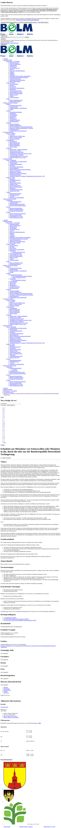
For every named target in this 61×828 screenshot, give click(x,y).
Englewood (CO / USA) (49, 826)
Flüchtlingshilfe (13, 118)
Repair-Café (12, 117)
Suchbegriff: (3, 403)
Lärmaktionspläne (14, 203)
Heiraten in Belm (14, 94)
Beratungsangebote (14, 121)
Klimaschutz (9, 200)
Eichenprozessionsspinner (16, 215)
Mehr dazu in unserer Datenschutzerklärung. (27, 19)
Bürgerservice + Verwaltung (13, 61)
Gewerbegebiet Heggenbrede (16, 166)
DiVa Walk (12, 134)
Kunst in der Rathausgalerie (16, 93)
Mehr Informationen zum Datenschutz (9, 43)
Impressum (6, 692)
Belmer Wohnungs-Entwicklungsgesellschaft (20, 169)
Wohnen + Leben (11, 177)
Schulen (11, 109)
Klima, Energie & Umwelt (10, 199)
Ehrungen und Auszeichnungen (17, 88)
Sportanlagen (13, 181)
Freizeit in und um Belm (15, 150)
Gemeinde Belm (4, 707)
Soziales (8, 110)
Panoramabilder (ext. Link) (16, 92)
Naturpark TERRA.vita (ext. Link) (18, 157)
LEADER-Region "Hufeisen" (17, 154)
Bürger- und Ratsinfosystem (16, 100)
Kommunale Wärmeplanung (16, 211)
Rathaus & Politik (8, 60)
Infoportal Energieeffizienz (16, 208)
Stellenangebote (13, 65)
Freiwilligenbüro (13, 114)
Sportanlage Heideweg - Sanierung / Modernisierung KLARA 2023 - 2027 (27, 176)
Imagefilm (12, 85)
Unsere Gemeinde (11, 82)
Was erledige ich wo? (15, 68)
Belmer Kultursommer (15, 142)
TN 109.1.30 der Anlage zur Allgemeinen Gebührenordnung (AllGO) (20, 620)
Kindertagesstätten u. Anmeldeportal (18, 108)
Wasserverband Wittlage (15, 183)
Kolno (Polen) (7, 826)
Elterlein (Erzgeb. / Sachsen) (26, 826)
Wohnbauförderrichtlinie (15, 175)
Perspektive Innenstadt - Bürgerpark (18, 173)
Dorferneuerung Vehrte (15, 185)
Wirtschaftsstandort (14, 168)
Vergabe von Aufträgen (15, 171)
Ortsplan (12, 96)
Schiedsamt (12, 74)
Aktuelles (6, 58)
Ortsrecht (12, 69)
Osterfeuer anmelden (14, 124)
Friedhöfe (12, 72)
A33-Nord (12, 196)
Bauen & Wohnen (8, 158)
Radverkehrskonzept (14, 195)
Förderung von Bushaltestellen (17, 197)
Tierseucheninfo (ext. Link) (16, 216)
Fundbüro (12, 73)
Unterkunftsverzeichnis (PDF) (17, 152)
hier (40, 723)
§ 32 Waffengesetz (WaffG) (10, 617)
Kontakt (5, 691)
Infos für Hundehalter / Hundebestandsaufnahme (21, 126)
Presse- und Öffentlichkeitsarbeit (17, 70)
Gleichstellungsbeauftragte (16, 112)
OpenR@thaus (13, 66)
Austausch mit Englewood (18, 252)
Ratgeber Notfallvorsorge (15, 125)
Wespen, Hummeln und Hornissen (18, 213)
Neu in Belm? (13, 86)
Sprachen (3, 38)
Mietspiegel (12, 179)
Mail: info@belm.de (10, 716)
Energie (8, 207)
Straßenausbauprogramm (15, 193)
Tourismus (9, 148)
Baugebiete (12, 165)
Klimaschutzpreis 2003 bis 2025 (17, 204)
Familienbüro (13, 113)
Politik (8, 98)
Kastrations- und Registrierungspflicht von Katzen (21, 128)
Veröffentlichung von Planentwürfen (18, 161)
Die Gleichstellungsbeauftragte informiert (22, 276)
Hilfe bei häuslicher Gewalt (18, 277)
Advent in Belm (13, 146)
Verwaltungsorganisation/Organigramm (19, 77)
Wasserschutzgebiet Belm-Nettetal (18, 205)
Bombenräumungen (14, 129)
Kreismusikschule (14, 106)
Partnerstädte (13, 89)
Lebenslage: (3, 405)
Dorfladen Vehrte (14, 184)
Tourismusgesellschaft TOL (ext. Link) (19, 156)
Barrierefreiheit (7, 690)
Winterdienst (12, 188)
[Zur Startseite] (17, 34)
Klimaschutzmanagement (15, 201)
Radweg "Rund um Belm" (16, 137)
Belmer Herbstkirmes (14, 144)
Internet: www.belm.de (11, 717)
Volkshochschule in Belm (15, 105)
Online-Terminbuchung (15, 64)
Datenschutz (6, 688)
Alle (5, 442)
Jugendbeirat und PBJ (15, 120)
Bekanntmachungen (14, 62)
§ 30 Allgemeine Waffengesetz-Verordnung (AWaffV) (16, 619)
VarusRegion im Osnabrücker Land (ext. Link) (20, 153)
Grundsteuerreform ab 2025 (16, 189)
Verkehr (8, 192)
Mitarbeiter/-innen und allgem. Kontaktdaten (20, 76)
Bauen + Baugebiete (11, 160)
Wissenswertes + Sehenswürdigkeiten (18, 149)
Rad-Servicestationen (14, 138)
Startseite (6, 388)
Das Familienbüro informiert (19, 280)
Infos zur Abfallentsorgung (16, 187)
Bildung (8, 104)
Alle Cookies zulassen (43, 22)
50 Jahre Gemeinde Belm (15, 90)
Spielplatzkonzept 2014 (15, 180)
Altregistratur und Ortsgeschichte (17, 80)
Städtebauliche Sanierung (15, 172)
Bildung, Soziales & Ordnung (11, 102)
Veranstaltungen (10, 140)
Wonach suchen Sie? (5, 37)
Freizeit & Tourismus (8, 132)
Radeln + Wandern (11, 133)
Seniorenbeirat (13, 116)
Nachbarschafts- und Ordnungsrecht (18, 130)
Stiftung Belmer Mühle (15, 81)
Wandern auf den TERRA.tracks (17, 136)
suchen (2, 445)
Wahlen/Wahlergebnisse (15, 101)
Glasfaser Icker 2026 (14, 191)
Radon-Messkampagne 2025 (16, 217)
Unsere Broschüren (14, 97)
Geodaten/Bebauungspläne (16, 164)
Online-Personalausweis (15, 78)
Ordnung (9, 122)
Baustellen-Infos (13, 162)
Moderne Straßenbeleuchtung (16, 209)
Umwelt (8, 212)
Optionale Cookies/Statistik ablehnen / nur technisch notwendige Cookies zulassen (19, 22)
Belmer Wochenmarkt (15, 145)
